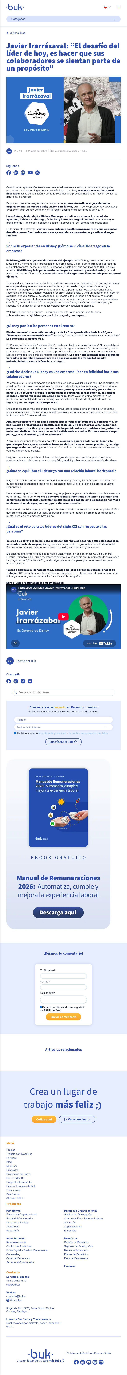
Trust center (13, 1190)
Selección (70, 1222)
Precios (10, 1149)
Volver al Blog (17, 33)
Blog (9, 1161)
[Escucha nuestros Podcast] (101, 1362)
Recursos (12, 1166)
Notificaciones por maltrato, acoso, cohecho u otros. (33, 1323)
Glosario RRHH (15, 1198)
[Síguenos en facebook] (8, 173)
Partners (11, 1157)
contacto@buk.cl (16, 1296)
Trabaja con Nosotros (19, 1153)
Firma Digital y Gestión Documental (27, 1250)
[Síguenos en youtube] (30, 173)
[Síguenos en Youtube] (88, 1362)
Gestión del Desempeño (78, 1214)
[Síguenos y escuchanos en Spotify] (37, 173)
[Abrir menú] (119, 7)
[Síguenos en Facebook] (76, 1362)
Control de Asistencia (18, 1246)
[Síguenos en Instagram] (94, 1362)
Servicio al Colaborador (20, 1262)
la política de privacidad (52, 733)
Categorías (18, 19)
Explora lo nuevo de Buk (21, 1186)
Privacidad (12, 1170)
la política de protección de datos (88, 733)
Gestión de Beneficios (76, 1242)
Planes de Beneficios (76, 1254)
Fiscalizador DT (15, 1178)
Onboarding (13, 1254)
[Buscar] (15, 692)
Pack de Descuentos (76, 1258)
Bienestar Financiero (76, 1250)
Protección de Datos (18, 1174)
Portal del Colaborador (19, 1218)
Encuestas (70, 1230)
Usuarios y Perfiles (17, 1222)
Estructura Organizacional (21, 1214)
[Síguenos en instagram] (23, 173)
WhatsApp (16, 1300)
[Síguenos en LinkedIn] (82, 1362)
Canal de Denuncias (18, 1258)
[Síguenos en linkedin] (15, 173)
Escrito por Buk (26, 661)
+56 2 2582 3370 (16, 1280)
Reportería (12, 1230)
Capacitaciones (73, 1226)
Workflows (12, 1226)
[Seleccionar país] (107, 7)
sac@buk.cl (13, 1284)
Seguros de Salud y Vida (78, 1246)
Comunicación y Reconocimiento (83, 1218)
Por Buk (18, 151)
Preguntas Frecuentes (19, 1182)
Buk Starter (13, 1194)
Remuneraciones (16, 1242)
